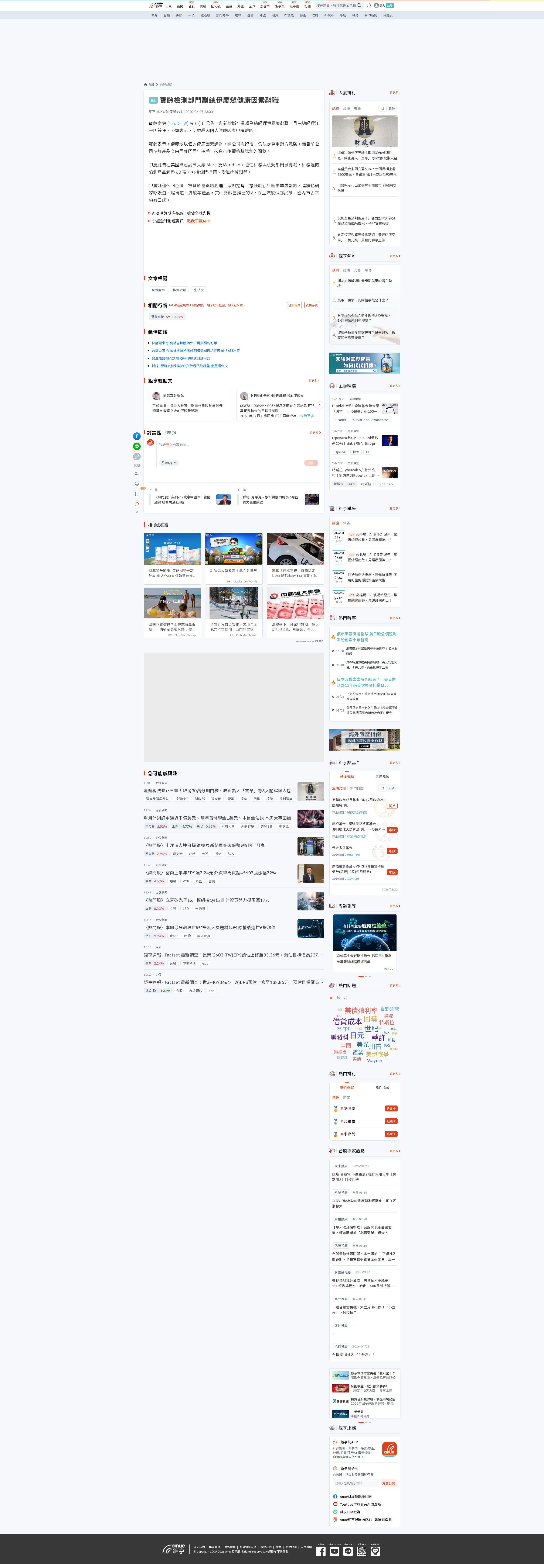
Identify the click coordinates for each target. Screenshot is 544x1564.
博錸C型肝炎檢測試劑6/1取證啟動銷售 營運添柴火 (190, 365)
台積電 (350, 1121)
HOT (351, 534)
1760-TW (178, 123)
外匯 (240, 6)
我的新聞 (370, 15)
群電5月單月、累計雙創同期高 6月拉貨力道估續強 (270, 499)
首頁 (168, 6)
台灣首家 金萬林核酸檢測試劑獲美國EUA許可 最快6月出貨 (196, 350)
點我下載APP (198, 221)
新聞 (180, 6)
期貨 (275, 15)
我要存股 (312, 305)
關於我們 (199, 1547)
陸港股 (216, 6)
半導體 (350, 1134)
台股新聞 (166, 84)
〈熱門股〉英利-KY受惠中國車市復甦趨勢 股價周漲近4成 (182, 499)
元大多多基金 (342, 847)
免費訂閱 (388, 1483)
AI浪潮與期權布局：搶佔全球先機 (181, 213)
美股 (203, 6)
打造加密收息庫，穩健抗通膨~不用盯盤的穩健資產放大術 (372, 577)
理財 (315, 15)
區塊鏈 (289, 15)
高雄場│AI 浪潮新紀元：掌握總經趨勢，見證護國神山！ (372, 597)
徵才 (278, 1547)
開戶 (392, 805)
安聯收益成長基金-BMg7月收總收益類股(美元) (357, 802)
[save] (137, 494)
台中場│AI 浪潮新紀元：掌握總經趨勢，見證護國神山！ (372, 537)
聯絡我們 (266, 1547)
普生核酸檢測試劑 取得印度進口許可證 (181, 358)
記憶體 (350, 1108)
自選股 (388, 15)
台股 (191, 6)
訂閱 (307, 6)
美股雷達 (355, 399)
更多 (392, 108)
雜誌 (355, 15)
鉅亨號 (294, 6)
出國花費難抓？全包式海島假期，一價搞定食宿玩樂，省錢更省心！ (172, 627)
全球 (252, 6)
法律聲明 (306, 1547)
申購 (392, 829)
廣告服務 (229, 1547)
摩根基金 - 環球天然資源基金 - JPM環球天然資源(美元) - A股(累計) (357, 826)
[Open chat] (137, 504)
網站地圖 (291, 1547)
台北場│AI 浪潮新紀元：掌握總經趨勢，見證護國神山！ (372, 557)
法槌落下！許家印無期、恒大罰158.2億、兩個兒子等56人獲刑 (295, 627)
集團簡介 (214, 1547)
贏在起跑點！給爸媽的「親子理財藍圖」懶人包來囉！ (210, 305)
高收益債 (353, 879)
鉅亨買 (280, 6)
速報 (238, 15)
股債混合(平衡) (357, 812)
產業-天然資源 (356, 836)
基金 (229, 6)
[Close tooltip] (172, 504)
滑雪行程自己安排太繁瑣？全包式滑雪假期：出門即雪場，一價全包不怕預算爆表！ (233, 627)
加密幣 (265, 6)
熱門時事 (222, 15)
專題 (343, 15)
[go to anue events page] (369, 5)
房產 (303, 15)
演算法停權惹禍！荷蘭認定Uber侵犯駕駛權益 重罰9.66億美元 (295, 573)
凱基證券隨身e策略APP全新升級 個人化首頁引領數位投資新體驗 (171, 573)
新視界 (329, 15)
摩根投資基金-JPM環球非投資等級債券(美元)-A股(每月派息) (358, 869)
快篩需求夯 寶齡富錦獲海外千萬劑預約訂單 (184, 342)
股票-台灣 (353, 855)
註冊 (389, 5)
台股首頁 (294, 305)
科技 (191, 15)
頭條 (154, 15)
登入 (382, 5)
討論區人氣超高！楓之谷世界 (233, 570)
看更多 (313, 380)
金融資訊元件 (248, 1547)
